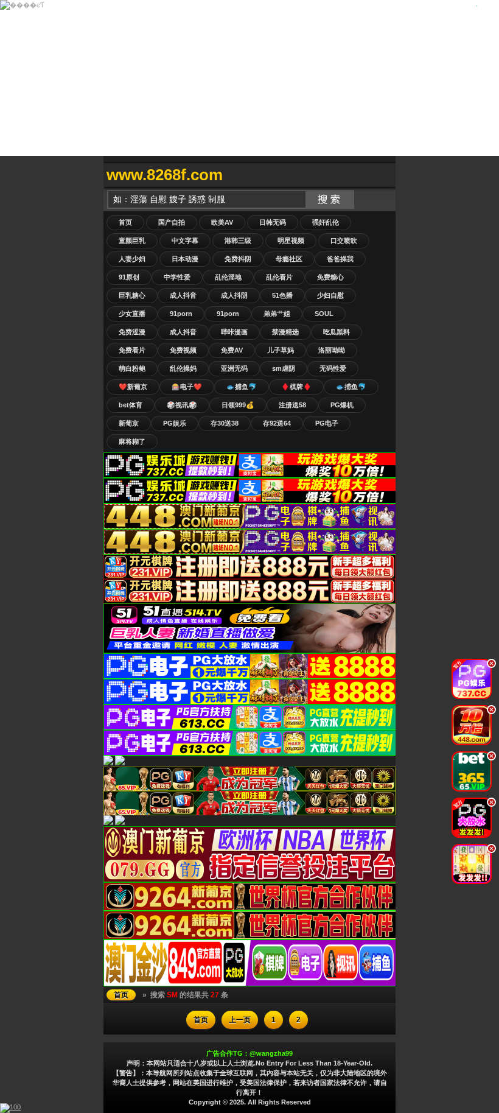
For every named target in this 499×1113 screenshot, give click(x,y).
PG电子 (326, 423)
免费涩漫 (132, 331)
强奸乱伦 (325, 222)
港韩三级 (238, 240)
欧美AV (222, 222)
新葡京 (129, 423)
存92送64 (277, 423)
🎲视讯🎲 (182, 405)
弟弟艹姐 (276, 313)
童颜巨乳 (132, 240)
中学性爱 (177, 277)
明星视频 (290, 240)
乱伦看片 (279, 277)
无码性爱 (332, 368)
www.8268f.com (164, 175)
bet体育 (130, 405)
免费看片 (132, 350)
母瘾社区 (289, 258)
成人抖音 (183, 295)
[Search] (383, 175)
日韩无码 (272, 222)
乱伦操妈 (183, 368)
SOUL (324, 313)
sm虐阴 (283, 368)
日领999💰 (238, 405)
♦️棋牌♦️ (296, 386)
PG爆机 (342, 405)
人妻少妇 (132, 258)
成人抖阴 (234, 295)
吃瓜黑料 (336, 331)
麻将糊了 (132, 441)
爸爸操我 (340, 258)
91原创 (129, 277)
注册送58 (292, 405)
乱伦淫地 (228, 277)
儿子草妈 (280, 350)
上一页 (240, 1020)
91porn (181, 313)
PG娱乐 (174, 423)
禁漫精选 (285, 331)
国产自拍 (171, 222)
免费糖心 (330, 277)
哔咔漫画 (234, 331)
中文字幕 (185, 240)
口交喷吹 (343, 240)
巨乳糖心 (132, 295)
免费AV (232, 350)
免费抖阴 (238, 258)
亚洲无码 (234, 368)
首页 (125, 222)
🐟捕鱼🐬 (241, 386)
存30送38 (225, 423)
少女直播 (132, 313)
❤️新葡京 (133, 386)
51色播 (282, 295)
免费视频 (183, 350)
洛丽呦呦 (331, 350)
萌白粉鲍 (132, 368)
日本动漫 (185, 258)
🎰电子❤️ (187, 386)
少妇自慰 (330, 295)
